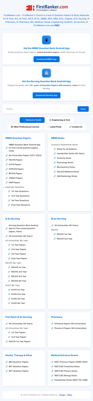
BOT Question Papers (19, 371)
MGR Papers (14, 182)
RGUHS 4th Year (18, 281)
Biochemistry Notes (66, 167)
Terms (69, 395)
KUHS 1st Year (18, 289)
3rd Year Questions (20, 200)
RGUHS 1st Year (18, 267)
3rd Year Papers (18, 254)
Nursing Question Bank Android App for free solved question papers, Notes (23, 228)
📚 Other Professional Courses (25, 127)
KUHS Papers (15, 164)
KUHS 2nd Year (18, 294)
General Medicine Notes (68, 171)
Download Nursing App (46, 95)
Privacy (63, 395)
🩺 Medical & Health (32, 120)
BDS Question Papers (19, 362)
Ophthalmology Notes (67, 176)
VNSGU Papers (16, 178)
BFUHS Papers (15, 173)
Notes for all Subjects (67, 149)
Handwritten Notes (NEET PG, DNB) (70, 380)
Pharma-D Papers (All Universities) (70, 328)
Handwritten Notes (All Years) (70, 153)
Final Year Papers (19, 258)
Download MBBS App (47, 59)
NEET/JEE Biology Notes (65, 375)
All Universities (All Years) (21, 236)
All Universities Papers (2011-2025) (25, 155)
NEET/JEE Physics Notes (65, 371)
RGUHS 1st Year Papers (19, 341)
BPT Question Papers (18, 366)
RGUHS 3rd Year (18, 276)
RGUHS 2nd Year (19, 271)
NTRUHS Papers (16, 169)
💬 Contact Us (75, 127)
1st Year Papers (18, 245)
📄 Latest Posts (54, 127)
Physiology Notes (65, 162)
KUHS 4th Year (18, 303)
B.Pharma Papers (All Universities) (70, 323)
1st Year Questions (20, 191)
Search (83, 109)
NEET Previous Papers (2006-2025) (71, 362)
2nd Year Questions (20, 196)
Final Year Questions (20, 205)
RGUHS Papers (16, 160)
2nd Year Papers (18, 249)
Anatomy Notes (64, 158)
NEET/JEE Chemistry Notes (67, 366)
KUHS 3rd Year (18, 298)
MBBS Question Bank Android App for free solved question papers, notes (24, 147)
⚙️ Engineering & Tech (59, 120)
